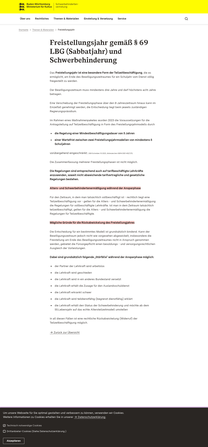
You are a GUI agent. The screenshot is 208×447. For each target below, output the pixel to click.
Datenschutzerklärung (91, 417)
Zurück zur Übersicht (66, 332)
